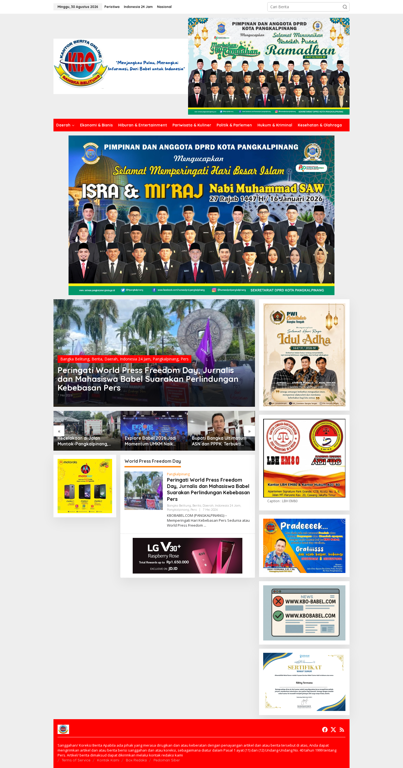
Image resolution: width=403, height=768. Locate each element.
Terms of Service (76, 760)
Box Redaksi (136, 760)
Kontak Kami (108, 760)
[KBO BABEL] (120, 65)
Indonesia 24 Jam (135, 359)
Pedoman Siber (167, 760)
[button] (345, 7)
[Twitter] (333, 729)
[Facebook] (324, 729)
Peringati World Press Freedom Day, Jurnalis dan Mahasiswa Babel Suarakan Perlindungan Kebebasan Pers (148, 379)
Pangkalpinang (165, 359)
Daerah (111, 359)
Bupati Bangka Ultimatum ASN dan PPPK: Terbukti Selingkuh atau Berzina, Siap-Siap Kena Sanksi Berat (219, 441)
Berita (97, 359)
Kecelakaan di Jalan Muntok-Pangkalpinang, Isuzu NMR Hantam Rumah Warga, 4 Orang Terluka (85, 441)
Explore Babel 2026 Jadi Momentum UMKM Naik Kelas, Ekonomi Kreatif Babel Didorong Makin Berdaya (150, 441)
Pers (185, 359)
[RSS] (341, 729)
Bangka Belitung (74, 359)
